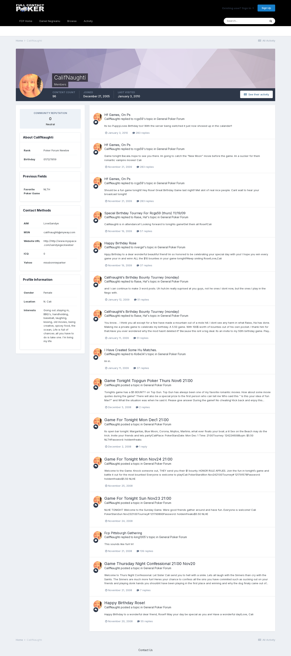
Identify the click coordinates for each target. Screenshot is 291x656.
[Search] (270, 21)
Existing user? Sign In (237, 8)
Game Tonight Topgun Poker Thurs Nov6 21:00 (148, 380)
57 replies (145, 231)
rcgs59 (138, 118)
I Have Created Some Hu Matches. (130, 350)
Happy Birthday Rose (120, 243)
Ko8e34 (139, 354)
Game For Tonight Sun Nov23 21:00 (137, 498)
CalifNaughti (112, 118)
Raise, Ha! (140, 217)
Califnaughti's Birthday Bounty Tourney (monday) (141, 277)
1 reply (142, 446)
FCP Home (25, 21)
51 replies (143, 299)
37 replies (145, 265)
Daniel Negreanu (49, 21)
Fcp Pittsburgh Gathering (123, 533)
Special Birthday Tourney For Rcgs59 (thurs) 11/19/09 (144, 213)
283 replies (142, 132)
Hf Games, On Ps (117, 115)
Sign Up (266, 7)
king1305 (140, 537)
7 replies (145, 590)
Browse (72, 21)
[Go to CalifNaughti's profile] (97, 117)
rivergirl (139, 247)
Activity (88, 21)
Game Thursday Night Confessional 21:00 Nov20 (149, 563)
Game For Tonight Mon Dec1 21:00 (136, 419)
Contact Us (145, 650)
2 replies (144, 407)
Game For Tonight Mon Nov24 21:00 (138, 459)
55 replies (146, 621)
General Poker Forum (170, 118)
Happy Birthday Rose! (124, 602)
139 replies (146, 551)
